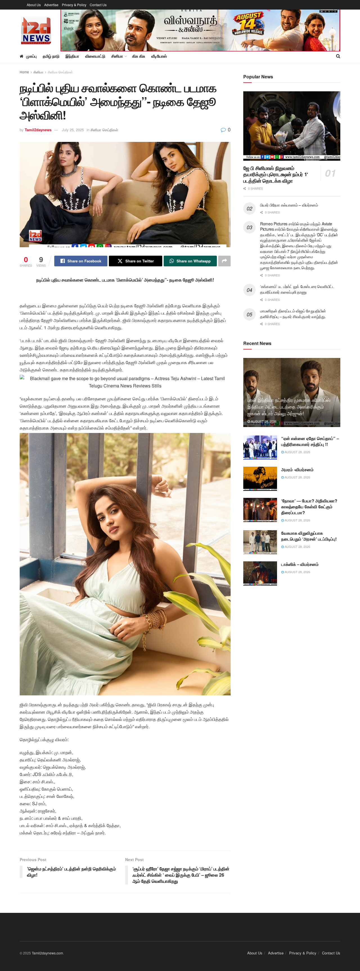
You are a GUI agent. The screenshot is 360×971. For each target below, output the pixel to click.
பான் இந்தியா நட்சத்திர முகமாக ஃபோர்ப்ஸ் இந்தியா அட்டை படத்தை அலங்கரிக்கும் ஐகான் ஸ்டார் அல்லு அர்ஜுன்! (289, 406)
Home (24, 71)
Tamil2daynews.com (47, 952)
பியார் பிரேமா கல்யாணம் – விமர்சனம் (289, 205)
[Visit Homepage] (36, 29)
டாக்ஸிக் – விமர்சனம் (300, 564)
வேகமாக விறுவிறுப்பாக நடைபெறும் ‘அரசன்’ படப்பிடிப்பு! (309, 536)
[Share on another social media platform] (224, 261)
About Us (34, 4)
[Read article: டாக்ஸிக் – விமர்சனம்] (260, 573)
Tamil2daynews (38, 129)
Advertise (51, 4)
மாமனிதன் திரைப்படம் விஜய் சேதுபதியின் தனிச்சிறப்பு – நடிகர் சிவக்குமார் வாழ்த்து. (293, 313)
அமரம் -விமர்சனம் (297, 469)
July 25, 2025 (73, 129)
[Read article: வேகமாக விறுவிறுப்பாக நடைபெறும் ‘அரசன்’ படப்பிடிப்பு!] (260, 542)
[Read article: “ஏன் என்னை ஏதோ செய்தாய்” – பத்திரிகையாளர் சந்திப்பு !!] (260, 447)
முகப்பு (31, 56)
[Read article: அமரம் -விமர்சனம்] (260, 479)
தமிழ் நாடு (51, 56)
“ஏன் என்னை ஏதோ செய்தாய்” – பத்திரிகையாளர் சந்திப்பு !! (310, 441)
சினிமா (38, 71)
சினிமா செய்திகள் (60, 71)
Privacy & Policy (74, 4)
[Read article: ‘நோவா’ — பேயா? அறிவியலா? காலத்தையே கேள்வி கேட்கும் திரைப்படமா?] (260, 510)
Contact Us (98, 4)
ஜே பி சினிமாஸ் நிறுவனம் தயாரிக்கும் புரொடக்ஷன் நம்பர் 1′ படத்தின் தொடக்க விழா (275, 174)
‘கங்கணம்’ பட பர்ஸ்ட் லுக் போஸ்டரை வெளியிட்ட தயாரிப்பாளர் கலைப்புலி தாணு (297, 289)
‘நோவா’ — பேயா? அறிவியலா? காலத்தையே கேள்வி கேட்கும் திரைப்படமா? (309, 507)
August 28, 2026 (263, 421)
